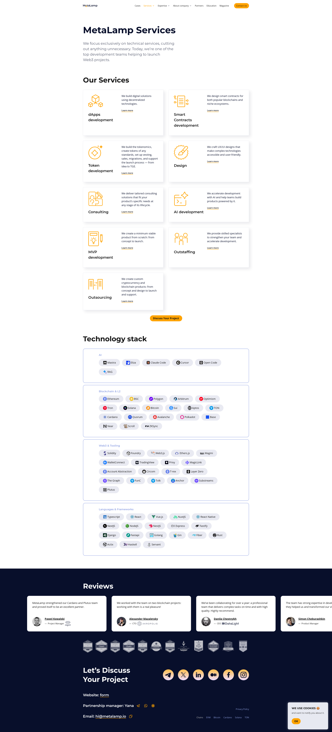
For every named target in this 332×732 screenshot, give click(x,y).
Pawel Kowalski (42, 619)
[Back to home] (90, 5)
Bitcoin (217, 717)
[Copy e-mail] (130, 716)
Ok (296, 721)
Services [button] (148, 5)
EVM (208, 717)
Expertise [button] (162, 5)
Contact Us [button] (241, 5)
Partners (199, 5)
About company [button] (181, 5)
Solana (238, 717)
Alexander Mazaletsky (131, 619)
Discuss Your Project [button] (166, 318)
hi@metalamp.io (110, 716)
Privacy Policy (242, 709)
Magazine (224, 5)
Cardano (227, 717)
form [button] (104, 695)
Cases (137, 5)
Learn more (127, 110)
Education (211, 5)
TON (247, 717)
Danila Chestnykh (213, 619)
